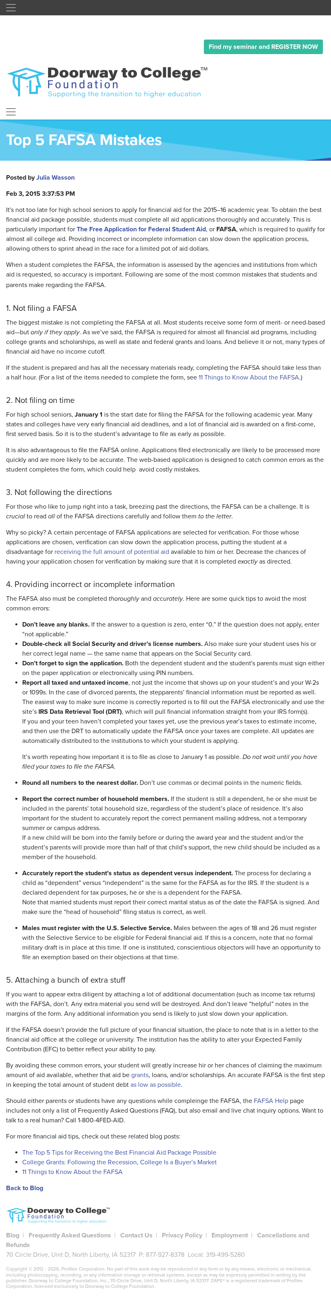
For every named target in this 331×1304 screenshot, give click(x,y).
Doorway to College (111, 82)
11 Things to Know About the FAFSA (249, 377)
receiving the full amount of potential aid (111, 552)
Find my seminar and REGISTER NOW (263, 47)
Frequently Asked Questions (70, 1235)
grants (140, 1075)
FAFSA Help (271, 1101)
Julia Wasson (55, 178)
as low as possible (155, 1085)
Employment (230, 1235)
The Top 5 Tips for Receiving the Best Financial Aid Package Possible (119, 1153)
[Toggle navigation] (11, 7)
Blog (12, 1235)
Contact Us (136, 1235)
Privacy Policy (182, 1235)
